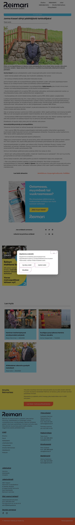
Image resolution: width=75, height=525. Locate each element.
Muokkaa (25, 270)
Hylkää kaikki (42, 265)
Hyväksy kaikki (26, 265)
